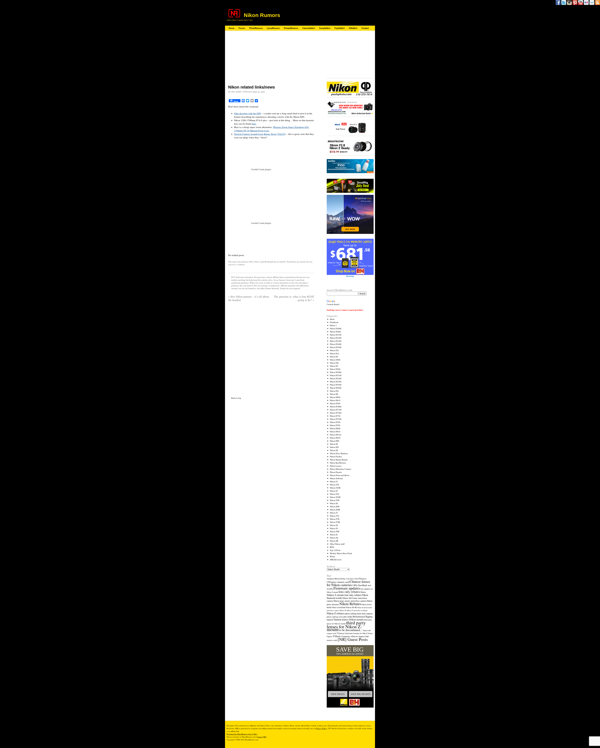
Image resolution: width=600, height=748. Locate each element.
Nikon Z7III (335, 522)
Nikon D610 (335, 400)
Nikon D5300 (335, 381)
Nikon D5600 (335, 387)
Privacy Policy (321, 728)
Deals (332, 319)
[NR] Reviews (336, 559)
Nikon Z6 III (351, 607)
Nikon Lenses (335, 465)
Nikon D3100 (335, 334)
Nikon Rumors (262, 15)
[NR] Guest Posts (353, 639)
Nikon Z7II (334, 519)
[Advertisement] (271, 60)
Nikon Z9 (334, 528)
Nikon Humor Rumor (339, 459)
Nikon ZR (334, 540)
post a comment (238, 264)
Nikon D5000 (335, 372)
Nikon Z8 (334, 525)
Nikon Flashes (336, 456)
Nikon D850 (335, 437)
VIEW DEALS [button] (338, 694)
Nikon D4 (334, 356)
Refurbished (359, 616)
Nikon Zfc (334, 537)
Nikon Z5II (334, 500)
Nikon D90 (334, 440)
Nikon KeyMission (338, 462)
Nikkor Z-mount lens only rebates (344, 595)
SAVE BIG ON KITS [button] (360, 694)
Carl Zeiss (350, 579)
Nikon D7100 (335, 409)
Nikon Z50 (334, 494)
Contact (365, 28)
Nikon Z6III (335, 509)
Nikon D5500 (335, 384)
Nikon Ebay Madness (339, 453)
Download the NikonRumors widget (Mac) (242, 734)
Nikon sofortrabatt (338, 607)
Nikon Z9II (334, 531)
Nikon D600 (335, 397)
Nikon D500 (335, 369)
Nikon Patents (336, 472)
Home (231, 28)
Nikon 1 (333, 325)
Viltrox (337, 636)
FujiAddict (340, 28)
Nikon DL (334, 450)
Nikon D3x (334, 353)
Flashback (334, 322)
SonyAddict (324, 28)
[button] (350, 676)
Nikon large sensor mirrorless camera (349, 600)
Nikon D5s (334, 391)
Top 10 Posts (335, 550)
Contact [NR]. (262, 737)
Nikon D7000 (335, 406)
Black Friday (340, 578)
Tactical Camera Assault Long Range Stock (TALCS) (260, 134)
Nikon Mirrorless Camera (340, 469)
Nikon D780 (335, 425)
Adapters (330, 578)
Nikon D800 (335, 428)
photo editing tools (335, 616)
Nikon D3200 (335, 337)
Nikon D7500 (335, 419)
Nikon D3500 (335, 347)
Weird (332, 556)
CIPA (355, 585)
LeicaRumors (273, 28)
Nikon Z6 (334, 503)
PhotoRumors (256, 28)
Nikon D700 (335, 403)
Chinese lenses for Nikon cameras (348, 583)
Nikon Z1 (334, 481)
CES (356, 579)
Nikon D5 (334, 366)
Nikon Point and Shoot (339, 475)
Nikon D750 (335, 416)
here (254, 123)
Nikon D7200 (335, 412)
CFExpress (362, 578)
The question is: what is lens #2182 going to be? (294, 298)
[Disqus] (271, 344)
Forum (242, 28)
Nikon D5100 (335, 375)
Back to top (236, 467)
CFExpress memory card (338, 581)
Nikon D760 (335, 422)
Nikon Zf (334, 534)
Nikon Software (336, 478)
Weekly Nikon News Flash (341, 553)
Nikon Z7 (334, 512)
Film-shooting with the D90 (247, 113)
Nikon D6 (334, 394)
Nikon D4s (334, 362)
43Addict (353, 28)
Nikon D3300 (335, 341)
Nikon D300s (335, 331)
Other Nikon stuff (256, 261)
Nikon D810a (335, 434)
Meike (363, 592)
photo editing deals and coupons (359, 613)
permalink (281, 261)
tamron (330, 619)
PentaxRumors (291, 28)
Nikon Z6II (334, 506)
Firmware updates (346, 588)
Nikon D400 (335, 359)
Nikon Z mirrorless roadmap (357, 610)
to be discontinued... (350, 630)
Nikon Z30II (335, 487)
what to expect (358, 636)
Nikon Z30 (334, 484)
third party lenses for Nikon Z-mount (346, 626)
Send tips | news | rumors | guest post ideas (345, 309)
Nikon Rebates (350, 603)
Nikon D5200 (335, 378)
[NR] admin (236, 92)
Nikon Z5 (334, 490)
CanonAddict (308, 28)
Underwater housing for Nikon (356, 633)
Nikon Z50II (335, 497)
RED (332, 547)
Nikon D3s (334, 350)
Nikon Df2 (334, 447)
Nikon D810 (335, 431)
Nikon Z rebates (336, 613)
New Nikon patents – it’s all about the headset (248, 298)
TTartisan (340, 633)
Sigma (368, 616)
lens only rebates (349, 592)
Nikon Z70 (334, 515)
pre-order (347, 616)
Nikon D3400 (335, 344)
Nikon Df (334, 444)
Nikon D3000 (335, 328)
